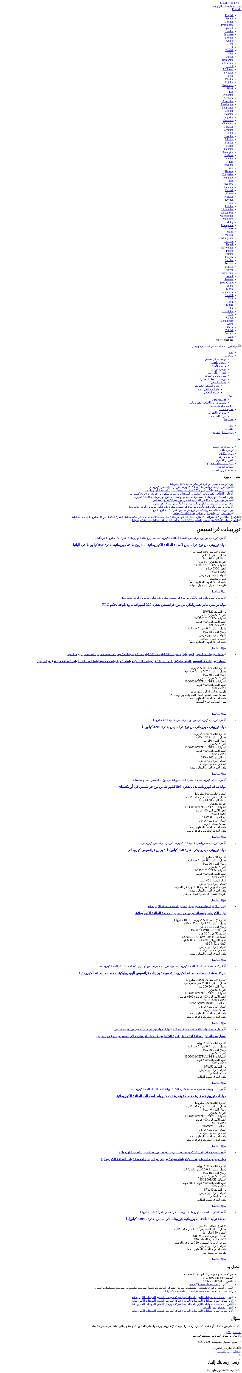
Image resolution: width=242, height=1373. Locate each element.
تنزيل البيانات (218, 415)
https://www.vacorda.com (207, 1291)
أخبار (230, 395)
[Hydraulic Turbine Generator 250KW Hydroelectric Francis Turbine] (183, 843)
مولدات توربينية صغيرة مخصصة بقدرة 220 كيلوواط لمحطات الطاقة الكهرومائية (171, 1096)
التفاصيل (215, 591)
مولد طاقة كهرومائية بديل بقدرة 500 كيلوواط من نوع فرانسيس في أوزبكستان (172, 786)
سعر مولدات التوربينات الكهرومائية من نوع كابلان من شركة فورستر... (192, 503)
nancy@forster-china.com (203, 1284)
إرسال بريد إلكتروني (229, 1351)
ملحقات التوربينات (208, 389)
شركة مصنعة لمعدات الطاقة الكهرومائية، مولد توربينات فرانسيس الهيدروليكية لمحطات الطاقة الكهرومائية (152, 973)
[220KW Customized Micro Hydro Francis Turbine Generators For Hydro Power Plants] (178, 1089)
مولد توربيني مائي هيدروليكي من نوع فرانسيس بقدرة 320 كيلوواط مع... (192, 510)
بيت (231, 352)
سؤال (223, 591)
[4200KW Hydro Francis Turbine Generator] (189, 719)
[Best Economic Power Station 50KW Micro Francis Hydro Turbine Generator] (170, 1029)
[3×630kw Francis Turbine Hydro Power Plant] (183, 1212)
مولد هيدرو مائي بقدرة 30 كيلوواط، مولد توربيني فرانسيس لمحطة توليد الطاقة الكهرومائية (163, 1159)
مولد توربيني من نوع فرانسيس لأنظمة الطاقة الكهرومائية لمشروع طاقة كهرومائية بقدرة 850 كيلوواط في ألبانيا (149, 545)
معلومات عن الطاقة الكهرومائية (207, 402)
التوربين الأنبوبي (217, 372)
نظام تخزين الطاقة (215, 375)
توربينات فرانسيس (215, 358)
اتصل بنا (228, 419)
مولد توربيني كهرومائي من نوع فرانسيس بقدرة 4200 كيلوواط (183, 727)
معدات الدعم (218, 382)
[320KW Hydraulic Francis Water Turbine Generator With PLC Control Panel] (173, 597)
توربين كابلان (219, 365)
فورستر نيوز (219, 399)
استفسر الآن (233, 1332)
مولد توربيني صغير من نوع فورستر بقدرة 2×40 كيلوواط (201, 483)
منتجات (229, 355)
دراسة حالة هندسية (222, 405)
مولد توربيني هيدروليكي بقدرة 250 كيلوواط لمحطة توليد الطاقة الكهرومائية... (189, 490)
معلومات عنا (226, 409)
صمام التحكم (211, 392)
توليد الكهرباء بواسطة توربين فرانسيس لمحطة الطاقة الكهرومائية (180, 913)
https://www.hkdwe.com (179, 1291)
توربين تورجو (219, 368)
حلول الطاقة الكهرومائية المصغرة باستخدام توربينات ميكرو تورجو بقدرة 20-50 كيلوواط (183, 496)
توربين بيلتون (219, 362)
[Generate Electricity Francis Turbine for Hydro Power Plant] (187, 906)
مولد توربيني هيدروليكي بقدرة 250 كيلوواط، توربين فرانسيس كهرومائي (177, 850)
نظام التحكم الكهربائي (206, 385)
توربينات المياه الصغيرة (213, 379)
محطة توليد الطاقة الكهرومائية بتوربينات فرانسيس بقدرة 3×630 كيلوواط (176, 1219)
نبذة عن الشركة (217, 412)
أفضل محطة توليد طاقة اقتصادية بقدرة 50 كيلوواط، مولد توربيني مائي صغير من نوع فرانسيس (161, 1036)
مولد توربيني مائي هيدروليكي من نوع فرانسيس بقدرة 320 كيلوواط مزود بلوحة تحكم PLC (164, 604)
